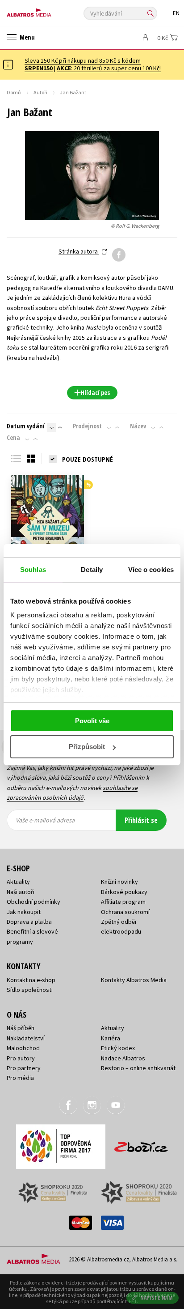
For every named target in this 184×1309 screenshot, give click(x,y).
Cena (13, 438)
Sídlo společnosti (30, 990)
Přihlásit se (141, 820)
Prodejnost (87, 426)
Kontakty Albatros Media (134, 980)
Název (138, 426)
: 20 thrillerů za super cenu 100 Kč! (109, 68)
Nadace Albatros (123, 1058)
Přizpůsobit (87, 746)
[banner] (47, 10)
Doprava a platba (29, 922)
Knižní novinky (119, 882)
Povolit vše (92, 721)
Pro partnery (24, 1068)
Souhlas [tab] (33, 569)
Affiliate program (123, 902)
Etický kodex (118, 1048)
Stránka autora (79, 251)
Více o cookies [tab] (151, 569)
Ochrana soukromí (125, 912)
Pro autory (21, 1058)
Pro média (20, 1078)
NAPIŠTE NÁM (156, 1297)
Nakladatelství (26, 1038)
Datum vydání (26, 426)
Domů (14, 92)
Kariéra (110, 1038)
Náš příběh (20, 1028)
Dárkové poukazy (124, 892)
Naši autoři (20, 892)
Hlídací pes (95, 392)
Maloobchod (23, 1048)
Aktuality (18, 882)
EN (176, 13)
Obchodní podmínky (33, 902)
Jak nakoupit (24, 912)
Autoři (40, 92)
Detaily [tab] (92, 569)
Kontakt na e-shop (31, 980)
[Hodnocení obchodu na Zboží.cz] (141, 1144)
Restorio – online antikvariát (138, 1068)
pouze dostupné (87, 459)
